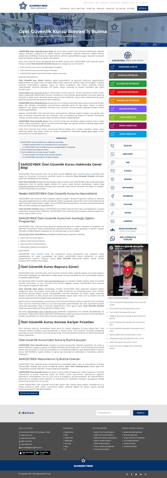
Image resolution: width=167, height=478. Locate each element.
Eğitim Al (143, 8)
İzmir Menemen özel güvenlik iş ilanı (125, 309)
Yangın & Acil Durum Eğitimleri (134, 438)
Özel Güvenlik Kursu (40, 254)
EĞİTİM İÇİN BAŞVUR (29, 393)
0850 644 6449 (26, 438)
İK (136, 3)
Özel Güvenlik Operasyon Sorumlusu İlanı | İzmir (127, 329)
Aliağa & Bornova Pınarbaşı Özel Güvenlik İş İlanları (127, 317)
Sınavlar (110, 9)
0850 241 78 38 (26, 441)
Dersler (100, 9)
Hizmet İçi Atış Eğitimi (101, 449)
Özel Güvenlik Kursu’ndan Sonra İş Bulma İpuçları (41, 155)
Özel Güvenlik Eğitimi (82, 174)
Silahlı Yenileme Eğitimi (102, 443)
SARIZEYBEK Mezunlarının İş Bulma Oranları (40, 157)
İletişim (130, 9)
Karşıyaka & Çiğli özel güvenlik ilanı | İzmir (127, 338)
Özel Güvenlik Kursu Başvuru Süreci (34, 150)
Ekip (97, 3)
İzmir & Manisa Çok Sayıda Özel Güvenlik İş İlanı (127, 323)
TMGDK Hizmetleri (130, 446)
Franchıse (125, 3)
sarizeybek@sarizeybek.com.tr (31, 447)
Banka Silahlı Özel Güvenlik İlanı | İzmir (126, 335)
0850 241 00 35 (26, 435)
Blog (132, 3)
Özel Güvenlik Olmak (57, 121)
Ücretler (90, 9)
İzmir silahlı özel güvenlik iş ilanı (123, 312)
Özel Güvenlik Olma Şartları (52, 283)
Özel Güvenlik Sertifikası (29, 304)
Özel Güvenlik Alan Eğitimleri (104, 446)
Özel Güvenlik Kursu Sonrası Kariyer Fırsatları (37, 152)
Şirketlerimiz (89, 3)
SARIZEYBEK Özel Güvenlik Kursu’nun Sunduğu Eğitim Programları (48, 147)
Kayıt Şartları (78, 9)
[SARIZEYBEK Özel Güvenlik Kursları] (34, 6)
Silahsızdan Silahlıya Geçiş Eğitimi (105, 438)
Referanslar (115, 3)
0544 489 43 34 (26, 444)
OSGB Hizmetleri (130, 443)
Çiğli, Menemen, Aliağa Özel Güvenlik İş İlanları (126, 347)
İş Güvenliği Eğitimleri (131, 441)
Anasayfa (22, 36)
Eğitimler (64, 9)
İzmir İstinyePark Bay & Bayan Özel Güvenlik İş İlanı (128, 303)
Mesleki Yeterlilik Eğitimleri (133, 432)
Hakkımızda (104, 3)
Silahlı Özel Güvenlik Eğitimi (103, 435)
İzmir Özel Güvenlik (36, 36)
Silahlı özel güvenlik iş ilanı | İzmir (123, 342)
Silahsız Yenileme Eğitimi (102, 441)
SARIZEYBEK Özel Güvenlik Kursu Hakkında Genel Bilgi (41, 142)
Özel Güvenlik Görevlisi (66, 108)
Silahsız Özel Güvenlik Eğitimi (104, 432)
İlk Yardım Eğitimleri (130, 435)
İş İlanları (121, 9)
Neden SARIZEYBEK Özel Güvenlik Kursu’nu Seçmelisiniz (45, 145)
